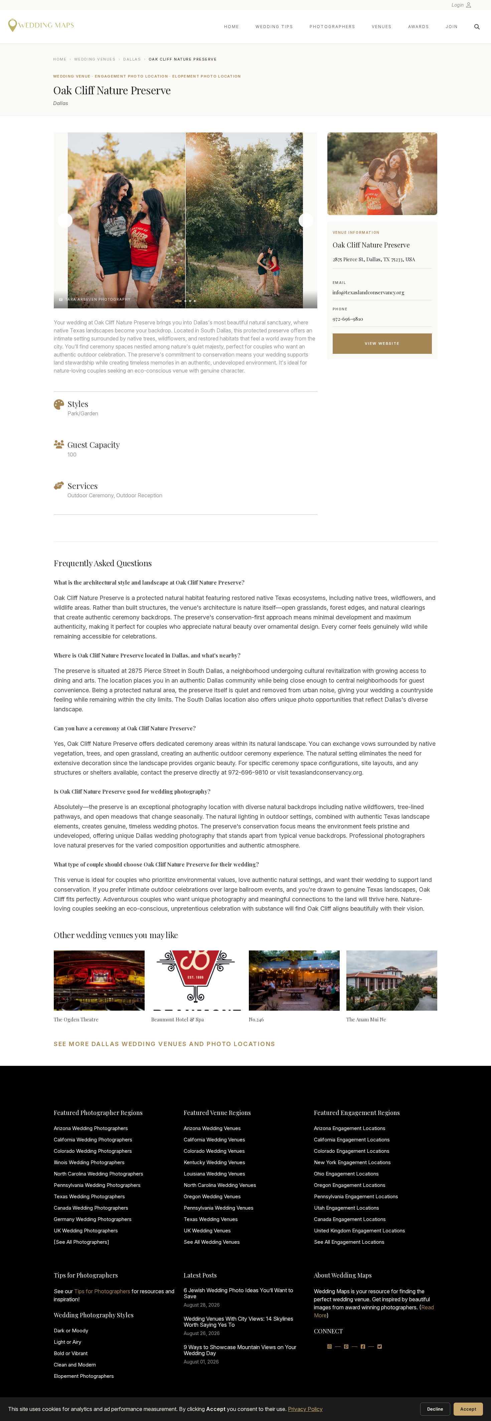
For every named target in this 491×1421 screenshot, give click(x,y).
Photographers (332, 26)
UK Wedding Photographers (86, 1230)
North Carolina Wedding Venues (220, 1185)
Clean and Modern (75, 1364)
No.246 (256, 1019)
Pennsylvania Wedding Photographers (97, 1185)
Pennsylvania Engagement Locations (356, 1196)
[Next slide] (306, 220)
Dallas (132, 59)
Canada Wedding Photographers (91, 1208)
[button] (178, 301)
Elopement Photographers (84, 1376)
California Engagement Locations (352, 1139)
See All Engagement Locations (349, 1242)
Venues (382, 26)
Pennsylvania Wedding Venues (219, 1208)
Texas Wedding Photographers (89, 1196)
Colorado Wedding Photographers (93, 1151)
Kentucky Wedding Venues (214, 1162)
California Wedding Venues (214, 1139)
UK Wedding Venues (207, 1230)
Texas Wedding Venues (211, 1219)
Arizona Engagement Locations (349, 1128)
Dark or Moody (71, 1330)
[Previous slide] (65, 220)
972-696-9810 (348, 318)
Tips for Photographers (102, 1291)
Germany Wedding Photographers (93, 1219)
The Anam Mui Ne (366, 1019)
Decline (435, 1409)
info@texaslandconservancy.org (368, 292)
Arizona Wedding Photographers (91, 1128)
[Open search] (477, 26)
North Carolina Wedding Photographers (98, 1174)
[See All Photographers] (81, 1242)
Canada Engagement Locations (350, 1219)
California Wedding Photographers (93, 1139)
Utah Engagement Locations (346, 1208)
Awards (418, 26)
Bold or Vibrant (71, 1353)
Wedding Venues (95, 59)
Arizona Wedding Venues (212, 1128)
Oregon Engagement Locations (349, 1185)
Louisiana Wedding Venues (214, 1174)
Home (231, 26)
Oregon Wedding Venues (212, 1196)
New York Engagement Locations (352, 1162)
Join (452, 26)
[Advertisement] (382, 418)
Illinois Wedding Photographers (89, 1162)
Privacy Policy (305, 1409)
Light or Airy (67, 1342)
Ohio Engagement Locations (346, 1174)
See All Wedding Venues (212, 1242)
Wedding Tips (274, 26)
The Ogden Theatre (76, 1019)
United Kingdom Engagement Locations (359, 1230)
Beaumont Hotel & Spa (177, 1019)
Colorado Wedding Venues (214, 1151)
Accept (468, 1409)
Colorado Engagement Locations (351, 1151)
